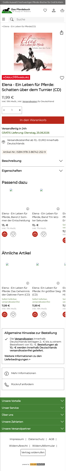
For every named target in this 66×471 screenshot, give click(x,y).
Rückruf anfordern (22, 384)
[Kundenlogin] (54, 10)
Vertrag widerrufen (33, 452)
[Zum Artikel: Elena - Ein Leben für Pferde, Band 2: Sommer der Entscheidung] (16, 199)
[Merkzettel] (45, 10)
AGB (51, 439)
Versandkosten (29, 101)
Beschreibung (11, 160)
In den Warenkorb (33, 120)
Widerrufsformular (43, 445)
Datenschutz (36, 439)
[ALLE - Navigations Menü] (4, 19)
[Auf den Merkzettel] (62, 78)
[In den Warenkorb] (4, 234)
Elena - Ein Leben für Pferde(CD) (19, 26)
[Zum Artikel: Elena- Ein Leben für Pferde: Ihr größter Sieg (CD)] (46, 273)
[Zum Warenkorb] (62, 10)
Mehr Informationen (23, 373)
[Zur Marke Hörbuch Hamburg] (16, 77)
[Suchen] (12, 19)
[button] (61, 32)
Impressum (17, 439)
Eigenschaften (12, 170)
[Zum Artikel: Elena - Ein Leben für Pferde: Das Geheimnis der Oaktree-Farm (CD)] (16, 273)
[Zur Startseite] (16, 10)
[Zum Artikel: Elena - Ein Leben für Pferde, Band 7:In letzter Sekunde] (46, 199)
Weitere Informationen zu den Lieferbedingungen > (23, 358)
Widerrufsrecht (18, 445)
